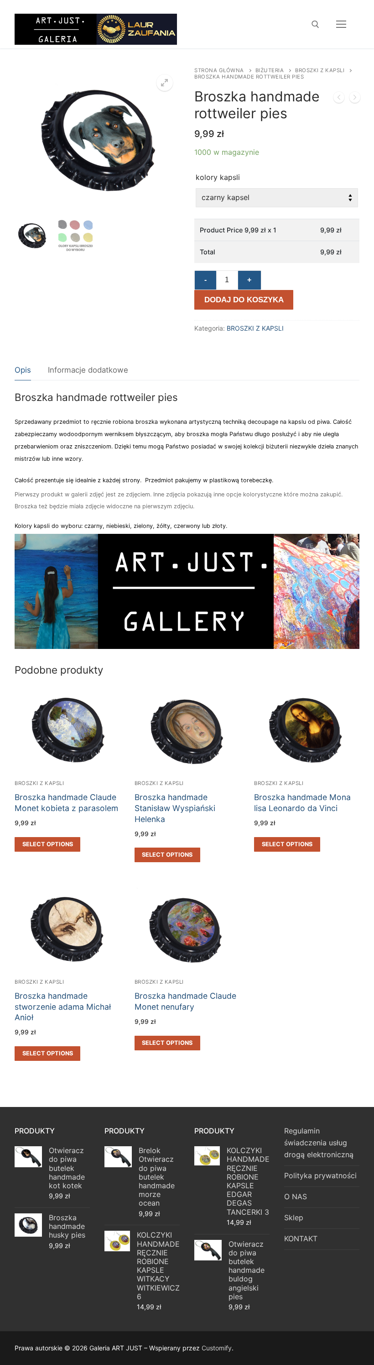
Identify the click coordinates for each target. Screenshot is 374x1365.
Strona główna (219, 70)
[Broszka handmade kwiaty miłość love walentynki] (338, 99)
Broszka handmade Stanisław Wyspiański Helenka (175, 808)
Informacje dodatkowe (88, 369)
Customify (217, 1348)
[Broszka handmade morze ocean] (354, 99)
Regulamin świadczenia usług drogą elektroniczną (318, 1142)
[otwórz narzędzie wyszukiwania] (315, 24)
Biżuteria (269, 70)
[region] (187, 591)
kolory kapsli (218, 177)
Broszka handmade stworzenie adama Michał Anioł (63, 1006)
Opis (23, 369)
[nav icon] (341, 24)
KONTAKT (300, 1238)
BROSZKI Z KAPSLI (319, 70)
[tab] (23, 370)
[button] (164, 82)
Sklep (293, 1217)
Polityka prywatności (320, 1175)
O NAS (295, 1196)
